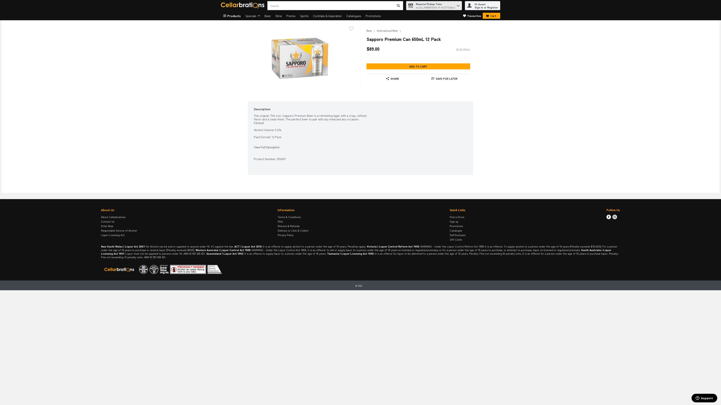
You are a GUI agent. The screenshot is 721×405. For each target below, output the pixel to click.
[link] (472, 15)
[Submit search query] (398, 6)
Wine (278, 16)
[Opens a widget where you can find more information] (704, 398)
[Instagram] (614, 218)
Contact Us (107, 221)
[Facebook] (608, 218)
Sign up (454, 221)
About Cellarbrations (113, 217)
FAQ (280, 221)
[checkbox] (351, 28)
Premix (291, 16)
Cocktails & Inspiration (327, 16)
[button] (458, 4)
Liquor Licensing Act (113, 235)
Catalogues (353, 16)
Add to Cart (418, 66)
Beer (268, 16)
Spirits (304, 16)
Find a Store (457, 217)
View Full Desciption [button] (267, 147)
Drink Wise (107, 226)
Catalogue (456, 230)
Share (395, 78)
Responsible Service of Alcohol (119, 230)
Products (234, 16)
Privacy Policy (286, 235)
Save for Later (446, 78)
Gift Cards (456, 239)
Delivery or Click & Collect (293, 230)
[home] (243, 5)
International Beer (387, 30)
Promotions (373, 16)
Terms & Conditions (289, 217)
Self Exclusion (458, 235)
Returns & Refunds (288, 226)
